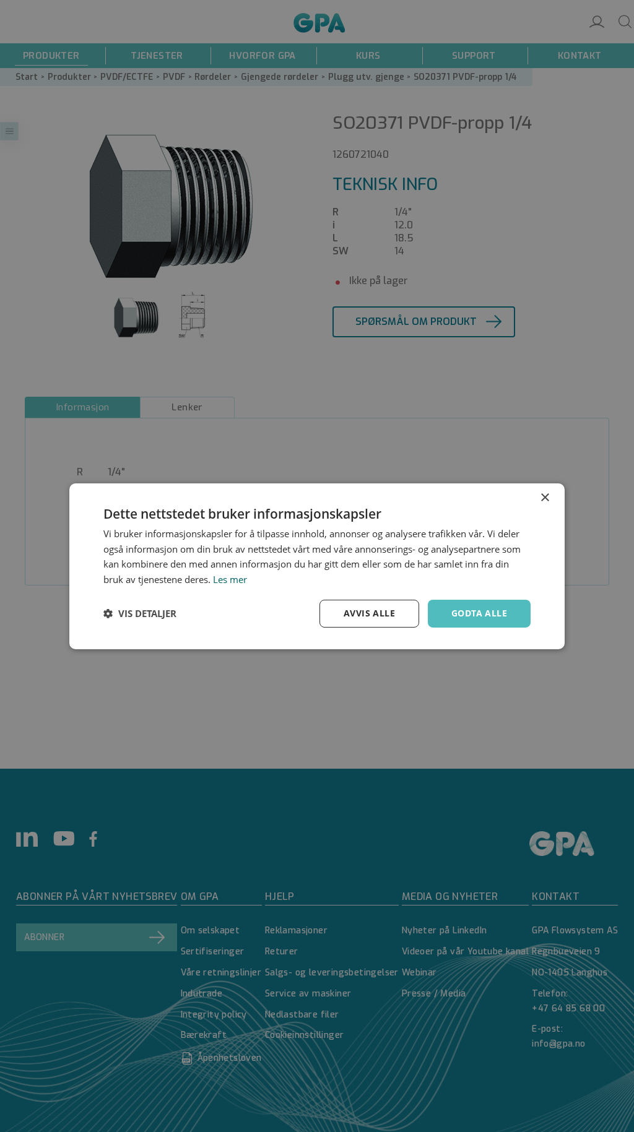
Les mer (230, 579)
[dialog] (317, 566)
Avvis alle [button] (369, 613)
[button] (139, 613)
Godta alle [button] (479, 613)
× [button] (544, 497)
